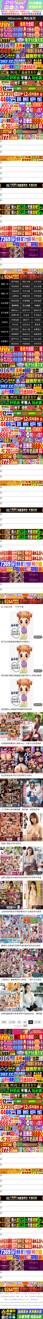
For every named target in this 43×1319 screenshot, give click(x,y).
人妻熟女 (15, 296)
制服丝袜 (26, 296)
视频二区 (5, 294)
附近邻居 (15, 301)
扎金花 (26, 315)
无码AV (5, 322)
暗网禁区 (15, 334)
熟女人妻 (26, 329)
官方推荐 (5, 313)
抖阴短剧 (26, 344)
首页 (4, 1022)
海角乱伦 (26, 334)
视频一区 (5, 284)
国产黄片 (15, 329)
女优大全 (26, 325)
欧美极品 (26, 286)
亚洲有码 (15, 286)
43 (19, 1022)
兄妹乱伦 (26, 339)
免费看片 (5, 341)
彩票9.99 (15, 315)
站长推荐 (5, 303)
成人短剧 (37, 339)
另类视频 (37, 296)
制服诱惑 (37, 334)
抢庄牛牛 (26, 310)
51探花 (37, 320)
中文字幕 (26, 291)
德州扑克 (37, 310)
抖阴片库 (5, 332)
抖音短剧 (15, 320)
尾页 (25, 1026)
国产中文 (15, 339)
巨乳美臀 (37, 291)
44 (25, 1022)
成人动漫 (37, 286)
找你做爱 (37, 301)
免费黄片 (37, 329)
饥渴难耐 (26, 301)
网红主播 (26, 282)
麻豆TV (26, 320)
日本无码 (37, 282)
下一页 (37, 1022)
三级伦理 (15, 291)
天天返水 (37, 315)
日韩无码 (37, 344)
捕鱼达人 (15, 310)
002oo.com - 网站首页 (22, 18)
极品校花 (15, 344)
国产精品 (15, 282)
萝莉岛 (37, 325)
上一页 (11, 1022)
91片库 (15, 325)
